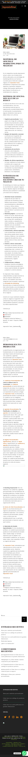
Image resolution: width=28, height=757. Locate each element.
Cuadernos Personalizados (12, 380)
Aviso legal (6, 743)
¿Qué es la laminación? (7, 643)
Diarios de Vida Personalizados (14, 507)
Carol (8, 52)
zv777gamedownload (7, 664)
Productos (17, 742)
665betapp (4, 674)
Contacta (22, 746)
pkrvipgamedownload (7, 654)
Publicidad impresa (6, 641)
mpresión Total (8, 573)
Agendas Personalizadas (12, 409)
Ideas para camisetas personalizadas (11, 630)
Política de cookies (18, 743)
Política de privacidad (13, 745)
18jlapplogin (4, 659)
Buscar (3, 615)
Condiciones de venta (10, 746)
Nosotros (9, 742)
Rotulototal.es (8, 737)
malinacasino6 (5, 669)
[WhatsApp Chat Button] (24, 753)
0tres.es (22, 737)
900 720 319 (8, 1)
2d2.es (17, 737)
